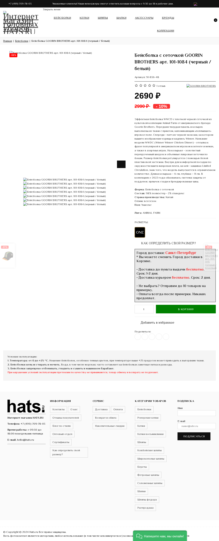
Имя (180, 408)
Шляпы (103, 17)
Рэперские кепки (147, 417)
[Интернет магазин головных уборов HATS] (21, 21)
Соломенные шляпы (149, 483)
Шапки (121, 17)
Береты (142, 466)
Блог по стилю (61, 425)
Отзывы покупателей (65, 417)
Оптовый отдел (62, 434)
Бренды (168, 17)
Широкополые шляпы (150, 458)
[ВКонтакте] (138, 337)
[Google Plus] (159, 337)
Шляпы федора (147, 499)
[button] (160, 535)
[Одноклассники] (152, 337)
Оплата (118, 409)
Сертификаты (60, 442)
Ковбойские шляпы (149, 450)
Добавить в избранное (155, 321)
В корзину (186, 309)
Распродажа (145, 507)
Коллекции (165, 30)
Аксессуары (144, 17)
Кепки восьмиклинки (150, 434)
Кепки (84, 17)
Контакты (58, 409)
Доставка (101, 409)
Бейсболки (62, 17)
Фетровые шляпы (148, 474)
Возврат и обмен (105, 417)
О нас (74, 409)
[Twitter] (145, 337)
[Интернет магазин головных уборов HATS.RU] (26, 405)
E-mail (181, 421)
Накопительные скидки (109, 425)
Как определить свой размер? (168, 243)
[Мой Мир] (166, 337)
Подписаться (194, 436)
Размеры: (141, 222)
